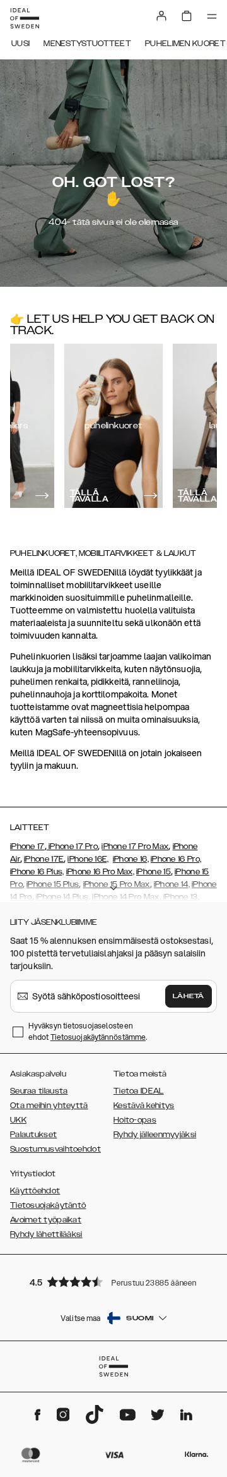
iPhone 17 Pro (72, 846)
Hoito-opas (135, 1120)
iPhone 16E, (87, 859)
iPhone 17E (44, 859)
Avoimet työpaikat (45, 1219)
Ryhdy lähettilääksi (46, 1234)
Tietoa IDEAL (139, 1091)
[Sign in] (161, 15)
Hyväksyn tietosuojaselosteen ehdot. (87, 1031)
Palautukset (33, 1134)
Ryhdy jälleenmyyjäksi (155, 1134)
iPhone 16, (131, 859)
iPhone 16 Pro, (176, 859)
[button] (113, 1281)
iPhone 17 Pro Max (135, 846)
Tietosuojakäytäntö (48, 1205)
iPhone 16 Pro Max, (100, 871)
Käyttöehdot (35, 1190)
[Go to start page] (24, 18)
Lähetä (188, 996)
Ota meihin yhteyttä (49, 1105)
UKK (18, 1120)
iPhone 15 (153, 871)
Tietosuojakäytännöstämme (98, 1037)
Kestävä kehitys (144, 1105)
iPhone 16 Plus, (37, 871)
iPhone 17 (27, 846)
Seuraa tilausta (39, 1091)
